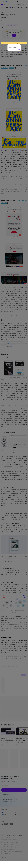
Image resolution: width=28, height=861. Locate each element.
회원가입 (10, 45)
